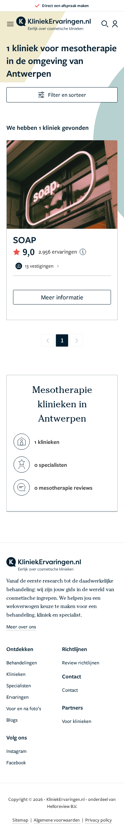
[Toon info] (82, 251)
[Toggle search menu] (104, 23)
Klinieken (15, 674)
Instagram (16, 751)
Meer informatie (62, 297)
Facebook (16, 762)
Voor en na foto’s (23, 708)
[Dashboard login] (115, 23)
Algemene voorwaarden (57, 820)
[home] (53, 24)
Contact (70, 690)
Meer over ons (21, 626)
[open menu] (10, 24)
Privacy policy (98, 820)
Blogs (11, 720)
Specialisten (18, 685)
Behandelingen (21, 662)
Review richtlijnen (80, 662)
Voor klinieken (76, 721)
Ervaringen (17, 697)
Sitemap (20, 820)
